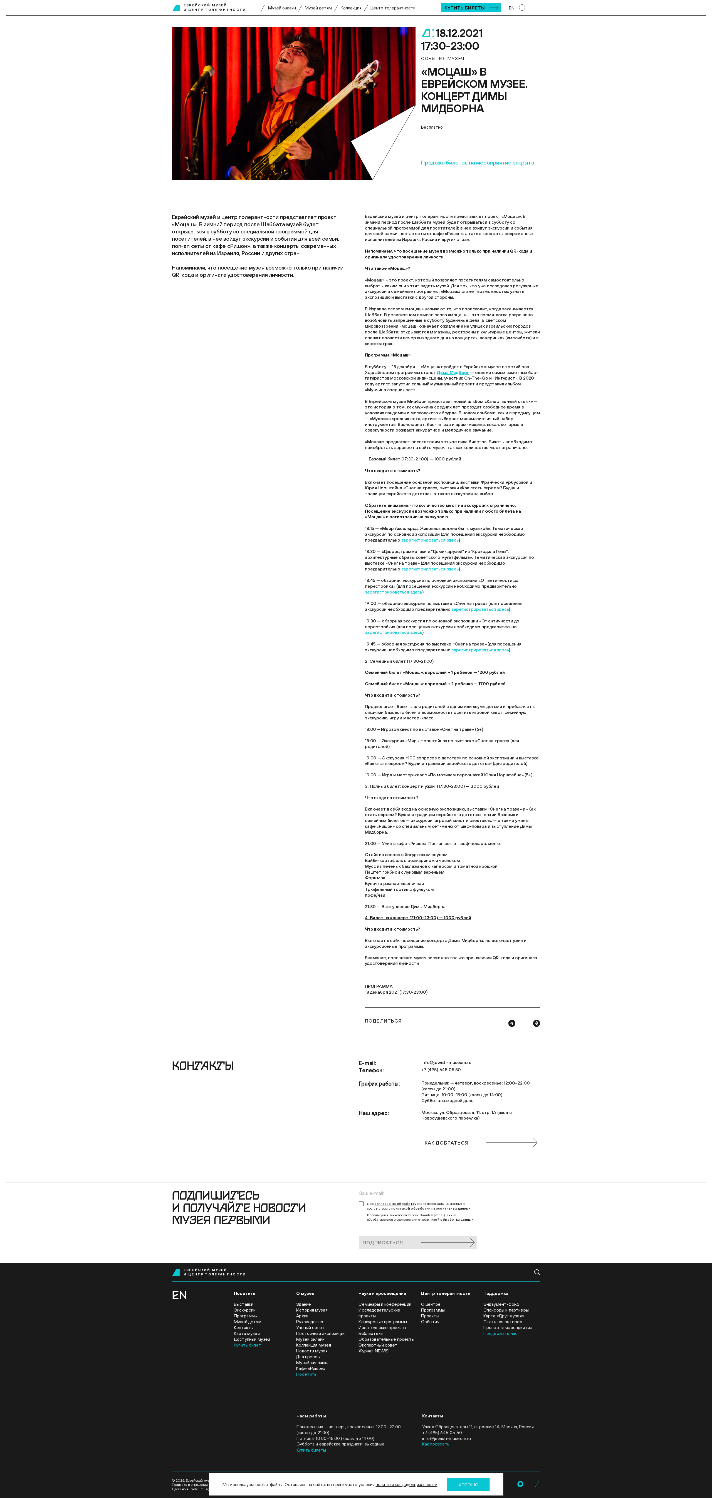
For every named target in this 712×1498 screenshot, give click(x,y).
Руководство (309, 1321)
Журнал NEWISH (375, 1350)
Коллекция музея (313, 1344)
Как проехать (435, 1443)
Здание (303, 1304)
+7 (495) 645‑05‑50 (441, 1069)
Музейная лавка (312, 1362)
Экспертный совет (378, 1344)
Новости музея (312, 1350)
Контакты (243, 1327)
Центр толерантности (393, 7)
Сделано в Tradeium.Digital (193, 1489)
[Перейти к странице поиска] (522, 7)
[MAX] (520, 1484)
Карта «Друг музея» (503, 1315)
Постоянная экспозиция (320, 1333)
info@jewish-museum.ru (446, 1062)
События (430, 1321)
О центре (431, 1304)
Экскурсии (245, 1309)
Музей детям (318, 7)
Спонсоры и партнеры (506, 1309)
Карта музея (247, 1333)
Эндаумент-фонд (501, 1304)
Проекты (430, 1315)
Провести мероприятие (507, 1327)
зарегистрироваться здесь (430, 539)
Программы (246, 1315)
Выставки (243, 1304)
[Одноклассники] (536, 1023)
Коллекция (351, 7)
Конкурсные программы (383, 1321)
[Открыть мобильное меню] (535, 8)
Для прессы (308, 1356)
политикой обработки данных (447, 1220)
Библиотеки (371, 1333)
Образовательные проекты (386, 1339)
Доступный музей (252, 1339)
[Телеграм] (511, 1023)
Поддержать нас (500, 1333)
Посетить (306, 1374)
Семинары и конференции (385, 1304)
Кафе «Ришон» (310, 1368)
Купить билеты (465, 7)
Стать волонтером (503, 1321)
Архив (302, 1315)
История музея (312, 1309)
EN (512, 7)
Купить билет (247, 1344)
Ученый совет (310, 1327)
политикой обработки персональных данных (431, 1208)
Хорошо (468, 1484)
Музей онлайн (282, 7)
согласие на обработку (395, 1204)
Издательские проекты (382, 1327)
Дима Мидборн (453, 372)
